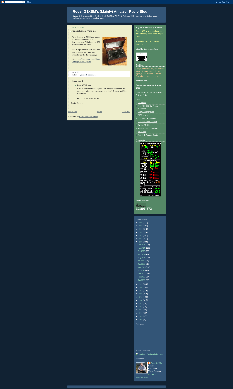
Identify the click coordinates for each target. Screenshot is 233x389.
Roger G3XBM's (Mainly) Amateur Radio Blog (110, 11)
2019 (141, 284)
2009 (141, 316)
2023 (141, 232)
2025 (141, 226)
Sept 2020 (142, 254)
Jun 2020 (141, 264)
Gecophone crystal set (84, 31)
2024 (141, 229)
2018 (141, 287)
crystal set (83, 75)
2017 (141, 291)
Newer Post (72, 112)
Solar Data (142, 132)
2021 (141, 239)
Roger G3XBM (156, 363)
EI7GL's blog (143, 115)
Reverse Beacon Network (148, 128)
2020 (141, 242)
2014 (141, 300)
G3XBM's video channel (147, 122)
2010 (141, 313)
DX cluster (142, 103)
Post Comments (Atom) (88, 117)
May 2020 (142, 267)
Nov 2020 (142, 248)
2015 (141, 297)
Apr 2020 (141, 271)
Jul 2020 (141, 261)
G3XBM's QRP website (147, 118)
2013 (141, 303)
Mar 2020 (142, 274)
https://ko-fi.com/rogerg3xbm (147, 49)
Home (99, 112)
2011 (141, 310)
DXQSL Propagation (146, 112)
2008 (141, 320)
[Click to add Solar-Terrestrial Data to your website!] (150, 196)
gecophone (92, 75)
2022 (141, 236)
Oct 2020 (141, 251)
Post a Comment (77, 103)
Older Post (126, 112)
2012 (141, 307)
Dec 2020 (142, 245)
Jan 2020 (141, 280)
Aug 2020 (142, 258)
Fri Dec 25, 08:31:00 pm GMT (89, 99)
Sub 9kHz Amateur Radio (148, 135)
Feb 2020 (142, 277)
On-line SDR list (144, 125)
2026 (141, 223)
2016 (141, 294)
